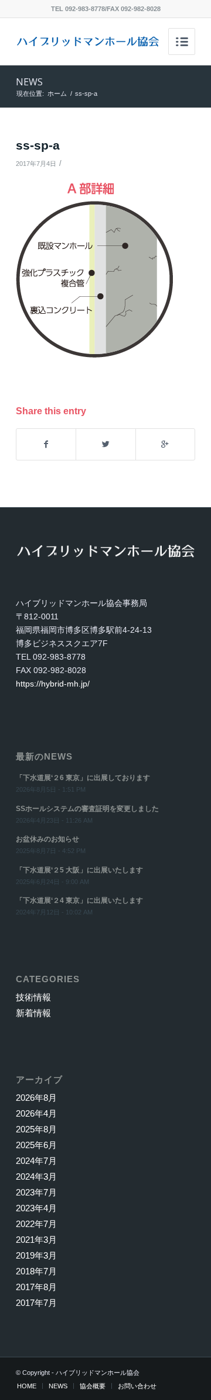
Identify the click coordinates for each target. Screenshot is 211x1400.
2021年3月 (36, 1240)
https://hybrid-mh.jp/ (53, 683)
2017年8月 (36, 1287)
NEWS (29, 81)
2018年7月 (36, 1271)
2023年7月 (36, 1192)
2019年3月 (36, 1255)
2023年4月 (36, 1208)
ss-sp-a (38, 145)
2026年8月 (36, 1098)
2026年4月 (36, 1113)
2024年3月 (36, 1176)
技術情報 (33, 997)
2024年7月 (36, 1161)
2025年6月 (36, 1145)
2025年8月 (36, 1129)
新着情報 (33, 1013)
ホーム (57, 93)
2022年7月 (36, 1224)
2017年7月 (36, 1303)
